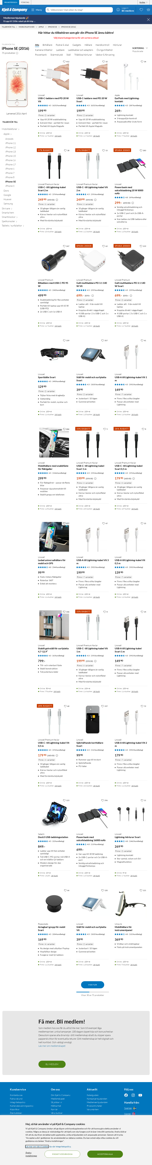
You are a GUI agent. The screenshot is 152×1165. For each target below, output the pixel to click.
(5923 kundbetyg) (136, 384)
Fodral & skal (62, 44)
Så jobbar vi (56, 1102)
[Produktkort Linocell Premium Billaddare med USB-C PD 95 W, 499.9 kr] (54, 259)
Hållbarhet (56, 1106)
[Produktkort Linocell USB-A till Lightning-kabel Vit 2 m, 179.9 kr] (131, 719)
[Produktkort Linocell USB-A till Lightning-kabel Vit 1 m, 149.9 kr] (131, 354)
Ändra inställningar (31, 1154)
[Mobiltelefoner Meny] (36, 26)
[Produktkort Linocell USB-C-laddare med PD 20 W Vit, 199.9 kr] (54, 75)
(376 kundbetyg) (58, 194)
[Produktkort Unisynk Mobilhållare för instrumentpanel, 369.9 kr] (131, 903)
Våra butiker (57, 1113)
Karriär (54, 1109)
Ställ (68, 54)
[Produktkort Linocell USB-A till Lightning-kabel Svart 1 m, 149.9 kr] (131, 625)
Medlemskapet (58, 1098)
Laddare (60, 49)
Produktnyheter (94, 1106)
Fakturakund (16, 1098)
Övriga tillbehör (105, 49)
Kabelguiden (93, 1095)
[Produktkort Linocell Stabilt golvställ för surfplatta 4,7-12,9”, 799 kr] (54, 625)
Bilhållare (47, 44)
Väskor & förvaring (105, 54)
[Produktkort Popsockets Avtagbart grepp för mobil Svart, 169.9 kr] (54, 903)
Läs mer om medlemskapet (51, 1045)
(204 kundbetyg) (58, 934)
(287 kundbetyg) (135, 105)
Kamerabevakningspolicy (21, 1106)
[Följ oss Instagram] (133, 1095)
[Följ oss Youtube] (140, 1095)
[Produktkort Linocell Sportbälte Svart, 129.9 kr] (54, 354)
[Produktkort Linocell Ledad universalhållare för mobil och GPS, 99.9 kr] (54, 536)
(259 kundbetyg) (97, 290)
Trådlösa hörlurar (83, 54)
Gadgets (76, 44)
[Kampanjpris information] (57, 200)
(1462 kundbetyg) (136, 841)
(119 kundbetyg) (97, 844)
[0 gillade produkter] (141, 9)
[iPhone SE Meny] (59, 26)
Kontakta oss (16, 1095)
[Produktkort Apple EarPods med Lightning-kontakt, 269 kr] (131, 75)
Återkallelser (16, 1113)
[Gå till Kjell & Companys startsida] (15, 10)
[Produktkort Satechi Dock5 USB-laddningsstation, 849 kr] (54, 813)
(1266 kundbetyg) (59, 473)
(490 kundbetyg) (58, 381)
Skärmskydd (56, 54)
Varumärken (93, 1109)
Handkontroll (102, 44)
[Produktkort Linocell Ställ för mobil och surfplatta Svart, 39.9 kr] (92, 354)
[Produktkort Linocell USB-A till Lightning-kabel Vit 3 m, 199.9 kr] (92, 536)
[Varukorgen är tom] (148, 9)
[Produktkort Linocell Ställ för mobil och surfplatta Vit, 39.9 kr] (92, 903)
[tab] (10, 2)
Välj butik (57, 136)
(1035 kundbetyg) (98, 384)
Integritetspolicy (17, 1102)
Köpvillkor (15, 1109)
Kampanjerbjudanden (97, 1098)
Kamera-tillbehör (44, 49)
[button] (17, 53)
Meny (39, 9)
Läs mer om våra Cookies (37, 1146)
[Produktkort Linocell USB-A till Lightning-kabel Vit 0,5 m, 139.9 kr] (131, 536)
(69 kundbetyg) (135, 197)
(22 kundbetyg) (58, 841)
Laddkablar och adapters (80, 49)
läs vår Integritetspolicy (60, 1146)
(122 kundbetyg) (135, 934)
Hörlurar (117, 44)
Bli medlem (52, 1064)
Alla (37, 44)
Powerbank (41, 54)
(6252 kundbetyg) (59, 105)
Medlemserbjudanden (97, 1102)
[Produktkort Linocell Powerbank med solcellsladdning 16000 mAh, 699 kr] (92, 813)
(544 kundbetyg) (58, 567)
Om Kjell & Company (61, 1095)
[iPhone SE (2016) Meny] (76, 26)
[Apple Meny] (45, 26)
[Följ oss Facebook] (126, 1095)
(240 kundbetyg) (58, 290)
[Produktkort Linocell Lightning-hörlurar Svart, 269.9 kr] (131, 813)
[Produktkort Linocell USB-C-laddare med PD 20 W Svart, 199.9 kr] (92, 75)
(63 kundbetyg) (58, 655)
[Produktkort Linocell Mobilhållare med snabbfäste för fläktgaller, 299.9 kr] (54, 442)
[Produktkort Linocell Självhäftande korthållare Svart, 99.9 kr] (92, 719)
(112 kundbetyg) (97, 750)
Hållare (88, 44)
